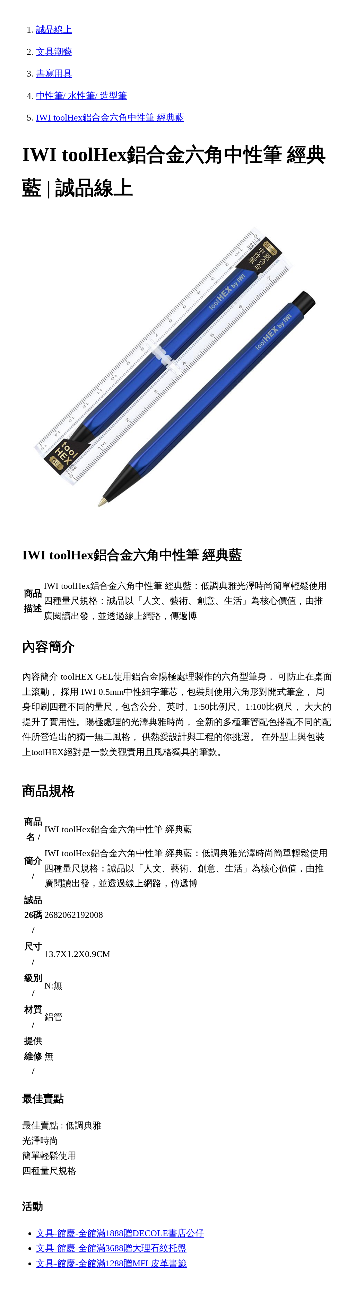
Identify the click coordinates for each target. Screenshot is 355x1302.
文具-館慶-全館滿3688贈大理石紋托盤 (111, 1248)
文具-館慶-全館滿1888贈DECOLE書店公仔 (120, 1233)
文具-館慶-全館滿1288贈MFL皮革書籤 (111, 1263)
